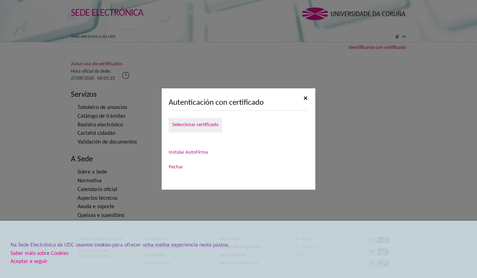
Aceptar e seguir (29, 261)
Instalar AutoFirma (188, 152)
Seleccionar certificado (195, 124)
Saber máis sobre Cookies (39, 253)
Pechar (176, 167)
